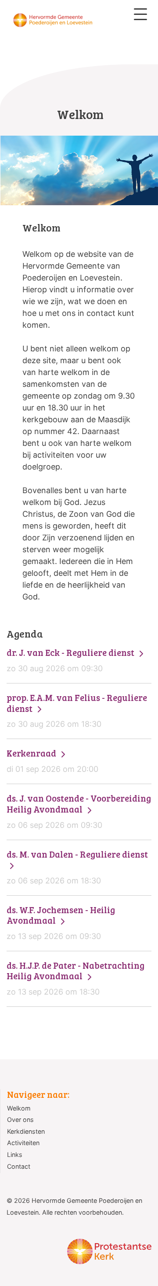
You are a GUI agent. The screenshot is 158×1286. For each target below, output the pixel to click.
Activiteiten (23, 1142)
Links (14, 1154)
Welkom (19, 1108)
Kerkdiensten (26, 1131)
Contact (18, 1166)
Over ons (20, 1119)
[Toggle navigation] (140, 14)
